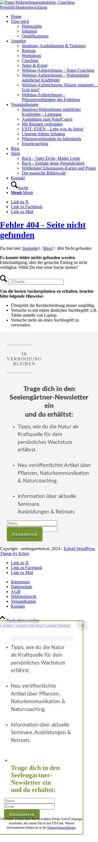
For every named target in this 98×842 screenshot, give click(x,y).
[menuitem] (54, 16)
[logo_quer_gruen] (49, 7)
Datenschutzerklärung (61, 827)
